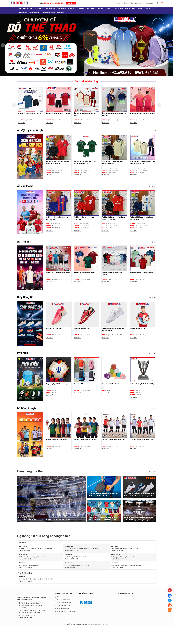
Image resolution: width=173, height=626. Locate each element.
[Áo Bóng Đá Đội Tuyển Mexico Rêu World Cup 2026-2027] (86, 147)
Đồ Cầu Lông (119, 8)
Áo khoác (101, 8)
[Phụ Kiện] (30, 379)
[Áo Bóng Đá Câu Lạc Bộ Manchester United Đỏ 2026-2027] (114, 203)
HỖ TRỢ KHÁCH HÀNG (63, 593)
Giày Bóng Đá (25, 297)
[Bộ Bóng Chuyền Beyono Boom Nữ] (58, 425)
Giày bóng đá (62, 8)
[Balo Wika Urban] (86, 369)
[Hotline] (170, 590)
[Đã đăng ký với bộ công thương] (85, 605)
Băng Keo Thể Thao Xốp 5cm (111, 384)
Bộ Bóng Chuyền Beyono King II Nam (142, 439)
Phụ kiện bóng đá (34, 12)
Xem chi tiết (21, 122)
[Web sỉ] (86, 45)
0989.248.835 (48, 3)
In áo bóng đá (22, 12)
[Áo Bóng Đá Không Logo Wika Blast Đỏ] (86, 99)
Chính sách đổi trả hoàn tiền (66, 611)
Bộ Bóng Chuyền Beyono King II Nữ (113, 439)
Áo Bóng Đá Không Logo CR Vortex (141, 272)
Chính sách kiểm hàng (64, 605)
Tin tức (126, 3)
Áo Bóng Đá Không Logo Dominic (84, 272)
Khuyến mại (71, 3)
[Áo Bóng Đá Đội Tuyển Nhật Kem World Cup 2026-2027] (114, 147)
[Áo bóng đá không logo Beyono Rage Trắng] (142, 99)
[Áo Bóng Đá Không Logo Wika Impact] (58, 258)
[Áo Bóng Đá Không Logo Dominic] (86, 258)
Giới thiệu (119, 3)
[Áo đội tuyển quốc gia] (30, 156)
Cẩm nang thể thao (30, 471)
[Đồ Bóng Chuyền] (30, 434)
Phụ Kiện (22, 352)
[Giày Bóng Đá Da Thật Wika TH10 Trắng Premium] (114, 314)
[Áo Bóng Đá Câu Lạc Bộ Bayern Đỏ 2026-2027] (86, 203)
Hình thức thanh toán (63, 608)
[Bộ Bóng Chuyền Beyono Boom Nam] (86, 425)
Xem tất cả (152, 131)
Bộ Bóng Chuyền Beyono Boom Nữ (57, 439)
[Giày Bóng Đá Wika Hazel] (58, 314)
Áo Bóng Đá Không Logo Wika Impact (58, 272)
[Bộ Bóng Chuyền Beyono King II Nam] (142, 425)
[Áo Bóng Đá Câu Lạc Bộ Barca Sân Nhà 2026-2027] (58, 203)
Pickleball (149, 8)
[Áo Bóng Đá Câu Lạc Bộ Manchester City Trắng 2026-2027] (142, 203)
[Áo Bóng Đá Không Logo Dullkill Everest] (114, 258)
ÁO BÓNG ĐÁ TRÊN (86, 593)
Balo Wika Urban (79, 384)
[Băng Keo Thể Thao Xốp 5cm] (114, 369)
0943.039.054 (58, 3)
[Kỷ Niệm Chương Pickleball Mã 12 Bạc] (142, 369)
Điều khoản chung (62, 597)
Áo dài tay (109, 8)
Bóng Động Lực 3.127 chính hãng (56, 384)
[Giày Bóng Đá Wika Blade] (86, 314)
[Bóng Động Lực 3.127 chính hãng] (58, 369)
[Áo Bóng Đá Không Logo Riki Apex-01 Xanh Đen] (58, 99)
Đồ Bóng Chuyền (130, 8)
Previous (14, 105)
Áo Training (24, 241)
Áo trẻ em (71, 8)
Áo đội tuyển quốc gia (25, 8)
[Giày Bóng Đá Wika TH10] (142, 314)
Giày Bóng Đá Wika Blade (82, 328)
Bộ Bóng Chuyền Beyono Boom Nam (85, 439)
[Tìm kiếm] (158, 3)
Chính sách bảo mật (63, 600)
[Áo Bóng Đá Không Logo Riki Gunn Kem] (114, 99)
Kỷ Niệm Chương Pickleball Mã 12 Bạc (142, 384)
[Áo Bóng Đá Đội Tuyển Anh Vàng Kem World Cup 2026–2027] (142, 147)
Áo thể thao (80, 8)
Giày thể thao (91, 8)
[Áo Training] (30, 267)
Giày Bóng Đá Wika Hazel (54, 328)
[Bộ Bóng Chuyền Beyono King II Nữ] (114, 425)
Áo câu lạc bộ (39, 8)
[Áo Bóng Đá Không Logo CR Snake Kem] (30, 99)
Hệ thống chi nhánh (136, 3)
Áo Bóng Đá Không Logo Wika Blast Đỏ (86, 113)
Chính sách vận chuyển (64, 603)
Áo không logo (50, 8)
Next (159, 105)
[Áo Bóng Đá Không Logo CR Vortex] (142, 258)
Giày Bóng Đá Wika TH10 (138, 328)
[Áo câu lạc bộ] (30, 212)
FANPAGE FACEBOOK (125, 593)
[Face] (137, 607)
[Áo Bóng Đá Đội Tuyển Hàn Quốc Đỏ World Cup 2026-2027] (58, 147)
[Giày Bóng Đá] (30, 323)
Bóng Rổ (140, 8)
